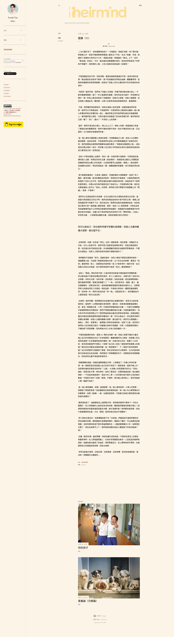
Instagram (7, 90)
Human (60, 41)
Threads (6, 84)
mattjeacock (103, 619)
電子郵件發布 (85, 462)
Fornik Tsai (13, 17)
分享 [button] (59, 33)
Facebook (7, 87)
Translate (18, 62)
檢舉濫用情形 (8, 49)
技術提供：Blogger (101, 616)
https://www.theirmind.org (12, 116)
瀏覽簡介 (12, 21)
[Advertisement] (109, 483)
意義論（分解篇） (88, 601)
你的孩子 (83, 547)
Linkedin (6, 93)
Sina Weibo (7, 96)
